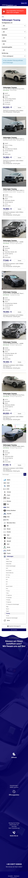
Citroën (9, 492)
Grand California (9, 572)
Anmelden (10, 876)
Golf (7, 568)
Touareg (8, 613)
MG (8, 525)
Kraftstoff (4, 29)
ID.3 (7, 579)
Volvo (8, 620)
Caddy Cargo (9, 561)
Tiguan (7, 611)
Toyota (9, 553)
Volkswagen (10, 556)
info (3, 16)
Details (19, 107)
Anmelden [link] (14, 629)
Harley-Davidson (11, 510)
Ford (8, 507)
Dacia (8, 498)
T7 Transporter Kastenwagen (12, 604)
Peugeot (9, 538)
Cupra (8, 495)
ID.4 (7, 581)
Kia (8, 519)
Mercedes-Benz (11, 522)
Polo (7, 588)
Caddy (7, 559)
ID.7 (7, 584)
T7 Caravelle (8, 597)
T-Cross (8, 590)
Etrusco (9, 501)
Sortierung (5, 53)
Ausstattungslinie (7, 47)
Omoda (9, 532)
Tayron (7, 608)
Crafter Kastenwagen (10, 566)
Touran (7, 615)
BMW (8, 486)
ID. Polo (7, 577)
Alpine (8, 479)
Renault (9, 541)
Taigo (7, 606)
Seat (8, 544)
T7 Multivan (8, 602)
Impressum (16, 876)
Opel (8, 535)
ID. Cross (8, 575)
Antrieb (4, 41)
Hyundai (9, 513)
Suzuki (8, 550)
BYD (8, 489)
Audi (8, 483)
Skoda (8, 547)
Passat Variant (9, 586)
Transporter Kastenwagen (12, 617)
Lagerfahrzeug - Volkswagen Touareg (14, 141)
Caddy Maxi (8, 563)
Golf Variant (8, 570)
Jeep (8, 516)
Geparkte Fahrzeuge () (15, 626)
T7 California (9, 595)
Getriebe (4, 35)
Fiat (8, 504)
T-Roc (7, 593)
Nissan (8, 529)
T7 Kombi (8, 599)
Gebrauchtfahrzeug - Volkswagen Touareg (14, 90)
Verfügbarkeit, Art (7, 22)
